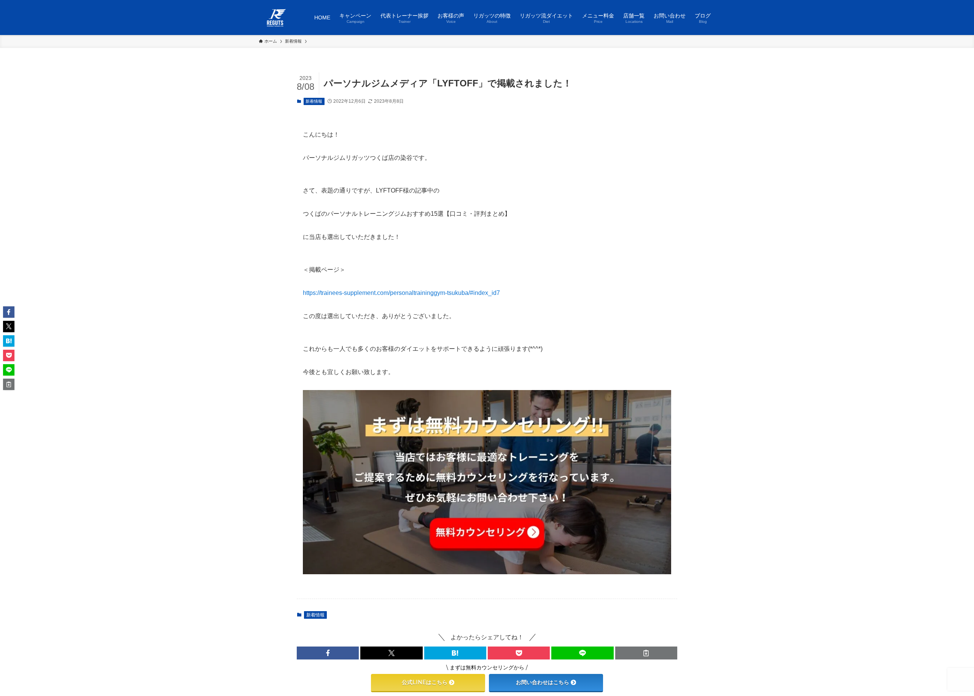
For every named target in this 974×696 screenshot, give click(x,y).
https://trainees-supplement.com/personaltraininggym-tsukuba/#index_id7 (401, 293)
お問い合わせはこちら (542, 682)
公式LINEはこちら (424, 682)
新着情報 (314, 101)
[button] (328, 653)
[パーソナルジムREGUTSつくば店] (276, 17)
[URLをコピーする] (646, 653)
